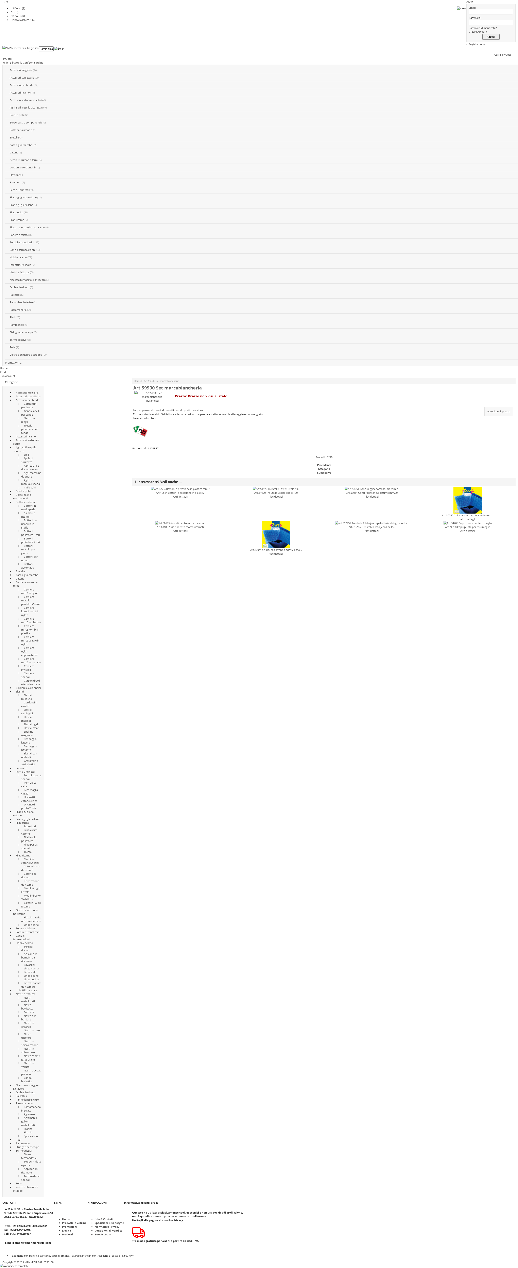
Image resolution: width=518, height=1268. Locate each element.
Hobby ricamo (18, 257)
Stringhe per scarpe (21, 332)
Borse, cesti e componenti (25, 122)
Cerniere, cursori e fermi (24, 160)
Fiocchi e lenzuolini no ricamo (27, 227)
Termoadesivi (18, 339)
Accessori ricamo (20, 92)
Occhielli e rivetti (19, 287)
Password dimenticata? (483, 28)
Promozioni (69, 1227)
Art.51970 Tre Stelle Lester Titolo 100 (276, 493)
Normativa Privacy (107, 1227)
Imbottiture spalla (20, 265)
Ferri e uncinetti (19, 190)
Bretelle (14, 137)
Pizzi (12, 317)
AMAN (26, 1262)
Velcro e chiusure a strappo (26, 354)
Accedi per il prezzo (498, 411)
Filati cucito (16, 212)
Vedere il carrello (12, 62)
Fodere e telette (19, 235)
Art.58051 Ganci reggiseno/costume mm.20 (372, 493)
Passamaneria (18, 310)
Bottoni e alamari (20, 130)
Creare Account (478, 31)
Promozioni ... (13, 362)
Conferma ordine (33, 62)
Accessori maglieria (21, 70)
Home (3, 368)
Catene (14, 152)
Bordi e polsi (17, 115)
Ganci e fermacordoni (22, 250)
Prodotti (5, 372)
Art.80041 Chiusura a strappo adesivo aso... (276, 550)
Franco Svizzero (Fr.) (23, 20)
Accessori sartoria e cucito (25, 100)
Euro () (14, 12)
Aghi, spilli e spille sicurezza (26, 107)
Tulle (12, 347)
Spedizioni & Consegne (109, 1223)
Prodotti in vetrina (74, 1223)
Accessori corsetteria (22, 77)
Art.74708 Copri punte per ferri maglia (467, 527)
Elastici (14, 175)
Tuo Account (7, 376)
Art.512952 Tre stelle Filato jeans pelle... (372, 527)
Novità (66, 1230)
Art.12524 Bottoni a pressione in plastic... (180, 493)
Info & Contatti (104, 1219)
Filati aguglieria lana (21, 205)
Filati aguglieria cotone (23, 197)
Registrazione (477, 44)
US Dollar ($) (18, 8)
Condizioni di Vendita (108, 1230)
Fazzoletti (15, 182)
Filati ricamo (17, 220)
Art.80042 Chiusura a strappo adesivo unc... (468, 515)
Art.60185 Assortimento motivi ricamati (180, 527)
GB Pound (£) (18, 16)
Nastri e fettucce (19, 272)
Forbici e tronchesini (22, 242)
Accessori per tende (21, 85)
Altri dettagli (180, 496)
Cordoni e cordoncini (22, 167)
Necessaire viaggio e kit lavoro (28, 280)
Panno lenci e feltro (21, 302)
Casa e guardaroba (21, 145)
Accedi (470, 2)
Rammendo (17, 325)
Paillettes (15, 295)
